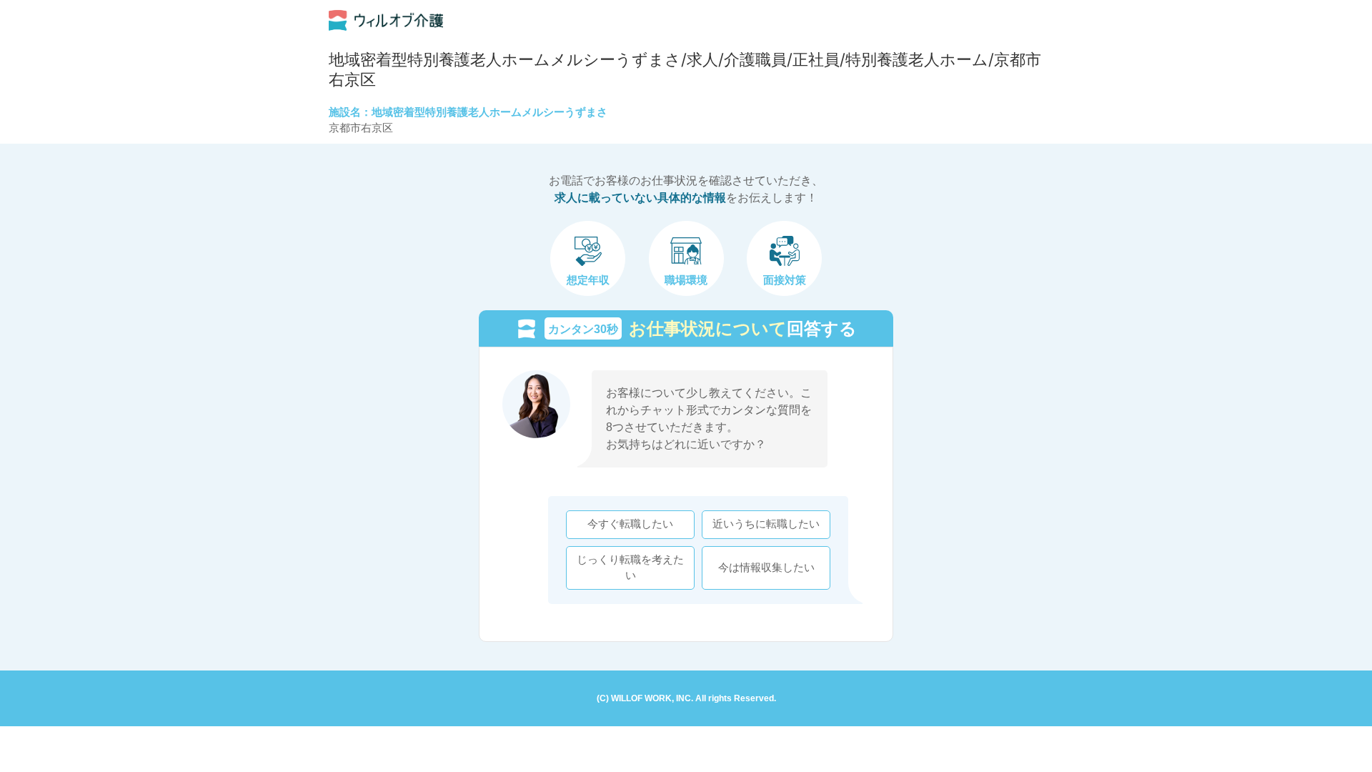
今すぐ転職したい (630, 524)
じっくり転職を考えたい (630, 567)
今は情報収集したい (766, 567)
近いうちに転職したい (766, 524)
